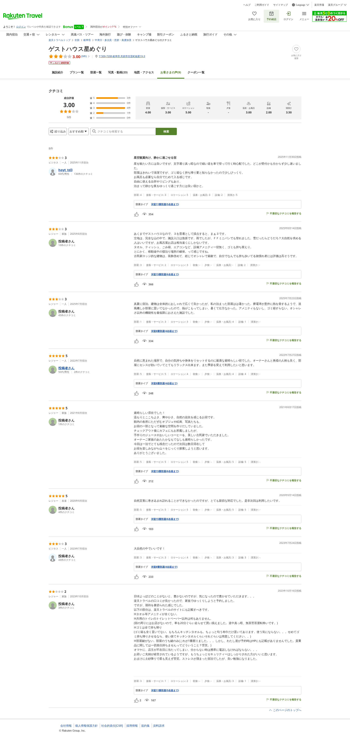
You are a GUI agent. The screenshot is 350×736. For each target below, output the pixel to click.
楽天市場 (319, 4)
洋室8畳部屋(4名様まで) (164, 331)
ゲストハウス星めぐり (78, 48)
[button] (90, 171)
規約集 (145, 725)
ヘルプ (247, 4)
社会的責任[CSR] (112, 725)
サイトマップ (280, 4)
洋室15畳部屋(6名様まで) (165, 274)
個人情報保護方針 (86, 725)
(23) (118, 72)
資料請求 (158, 725)
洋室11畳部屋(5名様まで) (165, 204)
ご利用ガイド (262, 4)
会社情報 (66, 725)
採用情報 (132, 725)
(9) (170, 72)
